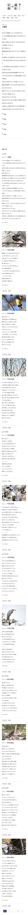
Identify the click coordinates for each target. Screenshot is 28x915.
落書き (8, 17)
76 (18, 911)
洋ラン (23, 15)
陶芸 (16, 17)
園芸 (15, 15)
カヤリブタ (10, 15)
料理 (19, 15)
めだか (4, 15)
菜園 (4, 17)
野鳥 (12, 17)
